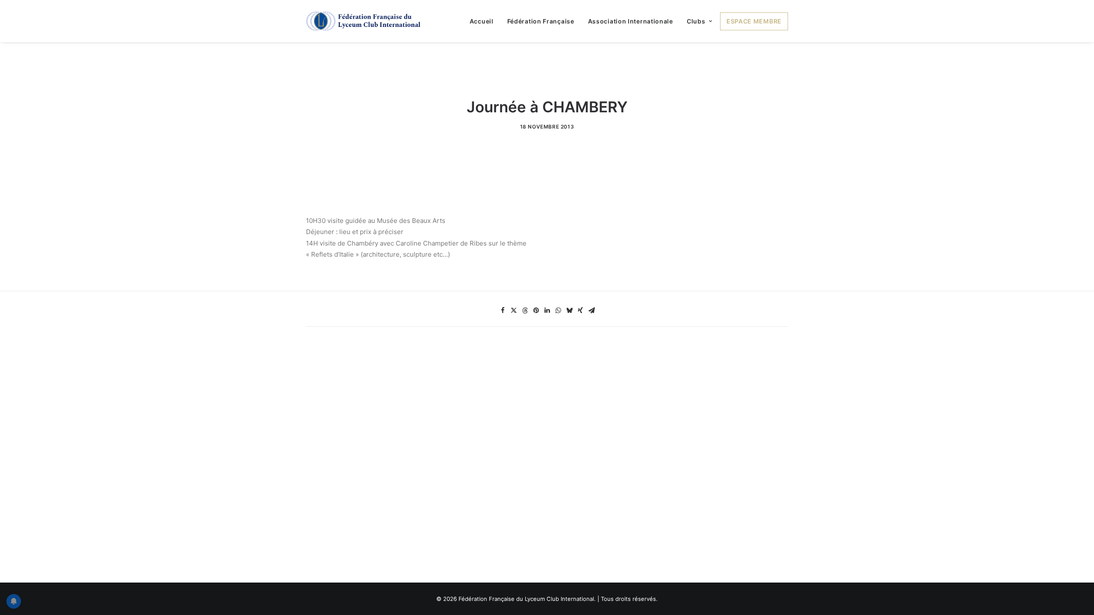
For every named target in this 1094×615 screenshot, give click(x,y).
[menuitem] (485, 21)
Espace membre (754, 21)
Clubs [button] (696, 21)
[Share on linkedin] (547, 310)
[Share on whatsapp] (558, 310)
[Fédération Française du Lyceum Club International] (366, 21)
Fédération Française (540, 21)
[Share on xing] (580, 310)
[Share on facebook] (502, 310)
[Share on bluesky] (569, 310)
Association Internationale (630, 21)
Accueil (482, 21)
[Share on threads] (525, 310)
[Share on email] (591, 310)
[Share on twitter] (514, 310)
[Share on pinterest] (536, 310)
